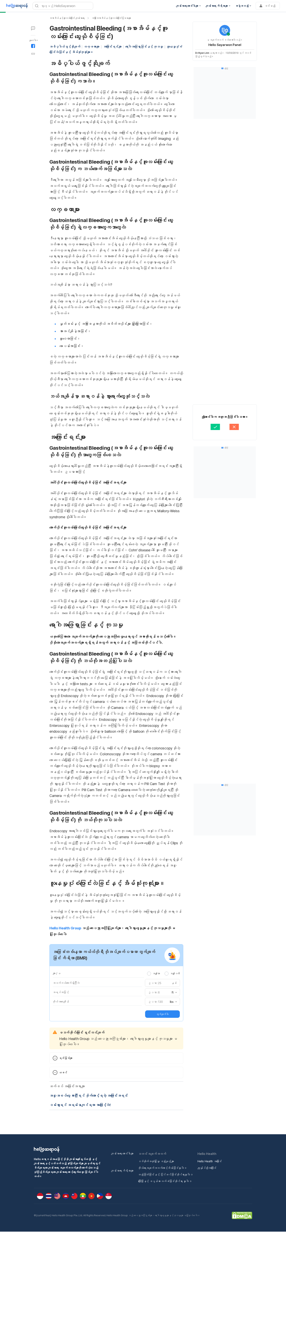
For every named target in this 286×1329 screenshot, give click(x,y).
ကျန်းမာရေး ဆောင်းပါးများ (122, 1153)
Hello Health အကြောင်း (209, 1161)
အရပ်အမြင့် (61, 992)
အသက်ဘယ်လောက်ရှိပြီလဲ (66, 982)
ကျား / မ (57, 973)
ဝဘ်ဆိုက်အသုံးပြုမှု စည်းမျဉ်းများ (156, 1161)
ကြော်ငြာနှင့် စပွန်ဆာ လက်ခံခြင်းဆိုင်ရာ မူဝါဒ (165, 1181)
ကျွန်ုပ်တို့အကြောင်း (206, 1167)
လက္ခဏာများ (91, 46)
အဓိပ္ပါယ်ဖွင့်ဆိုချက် (64, 46)
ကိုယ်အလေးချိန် (61, 1001)
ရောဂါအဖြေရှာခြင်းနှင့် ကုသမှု (144, 46)
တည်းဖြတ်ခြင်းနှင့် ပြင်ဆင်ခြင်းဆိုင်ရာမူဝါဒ (165, 1174)
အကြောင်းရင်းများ (112, 46)
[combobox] (173, 992)
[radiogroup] (163, 973)
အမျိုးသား (156, 973)
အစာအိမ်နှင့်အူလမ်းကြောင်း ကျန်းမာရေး (67, 18)
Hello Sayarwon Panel (224, 45)
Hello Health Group (65, 928)
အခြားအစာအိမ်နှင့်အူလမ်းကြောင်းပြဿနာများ (111, 18)
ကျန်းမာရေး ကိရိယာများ (122, 1170)
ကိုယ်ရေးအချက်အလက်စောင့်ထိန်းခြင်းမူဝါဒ (162, 1167)
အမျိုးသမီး (175, 973)
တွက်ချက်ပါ (162, 1014)
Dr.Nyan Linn (202, 52)
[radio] (149, 974)
